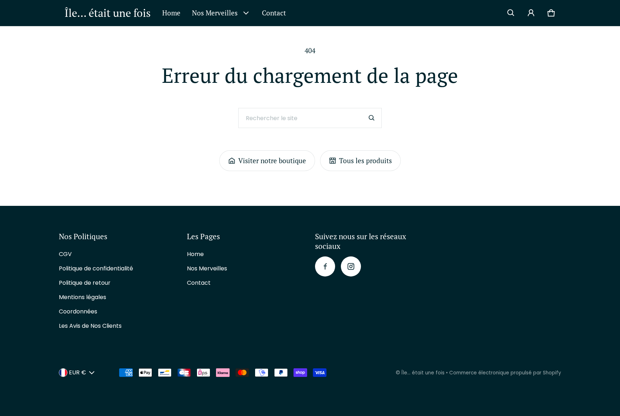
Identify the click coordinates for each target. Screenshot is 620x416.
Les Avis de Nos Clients (90, 326)
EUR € (77, 372)
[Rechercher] (372, 118)
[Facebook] (325, 266)
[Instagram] (351, 266)
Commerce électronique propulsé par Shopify (505, 372)
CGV (65, 254)
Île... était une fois (423, 372)
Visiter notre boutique (272, 160)
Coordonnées (78, 311)
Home (171, 12)
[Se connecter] (531, 13)
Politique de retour (85, 283)
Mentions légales (82, 297)
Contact (274, 12)
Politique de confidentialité (96, 268)
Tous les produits (365, 160)
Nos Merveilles (215, 12)
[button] (511, 13)
